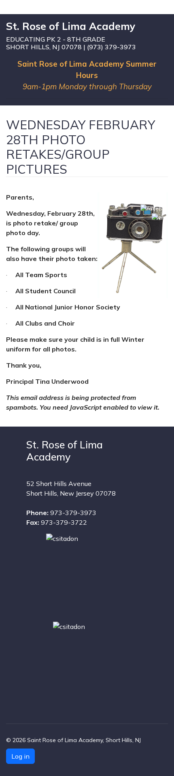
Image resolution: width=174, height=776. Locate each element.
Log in (20, 756)
